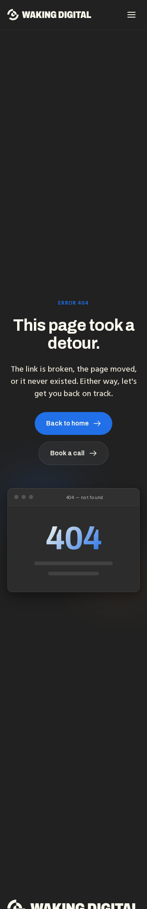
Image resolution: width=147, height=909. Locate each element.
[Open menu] (131, 15)
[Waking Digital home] (49, 14)
